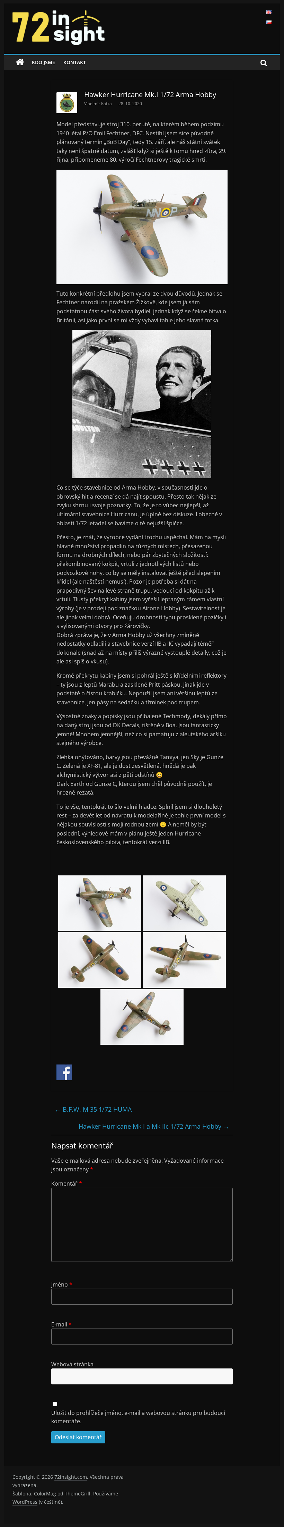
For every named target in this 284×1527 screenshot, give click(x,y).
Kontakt (74, 62)
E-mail (61, 1324)
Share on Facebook (64, 1072)
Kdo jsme (43, 62)
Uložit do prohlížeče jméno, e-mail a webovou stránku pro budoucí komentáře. (138, 1417)
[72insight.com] (20, 62)
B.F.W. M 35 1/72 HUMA (93, 1109)
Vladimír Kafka (98, 104)
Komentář (66, 1183)
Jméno (61, 1284)
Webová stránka (72, 1364)
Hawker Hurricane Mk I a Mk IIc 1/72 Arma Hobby (154, 1126)
